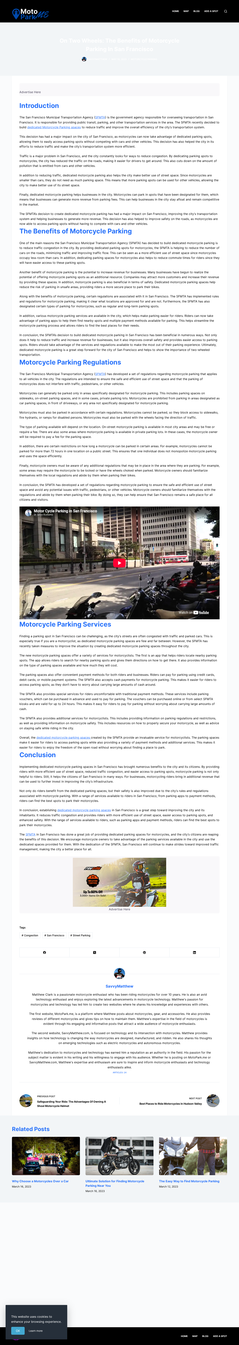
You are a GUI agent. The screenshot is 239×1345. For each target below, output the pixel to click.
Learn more (36, 1330)
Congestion (30, 935)
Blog (196, 11)
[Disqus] (119, 1260)
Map (186, 11)
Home (175, 11)
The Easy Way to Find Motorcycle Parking (189, 1181)
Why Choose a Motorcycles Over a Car (40, 1181)
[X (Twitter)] (95, 952)
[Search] (225, 11)
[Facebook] (45, 952)
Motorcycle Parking (144, 59)
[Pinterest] (145, 952)
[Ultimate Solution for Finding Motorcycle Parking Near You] (119, 1156)
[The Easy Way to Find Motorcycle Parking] (193, 1156)
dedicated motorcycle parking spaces (63, 737)
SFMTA (100, 117)
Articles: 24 (119, 1072)
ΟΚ (18, 1331)
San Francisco (54, 935)
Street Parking (80, 935)
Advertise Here (30, 92)
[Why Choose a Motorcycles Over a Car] (46, 1156)
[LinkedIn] (195, 952)
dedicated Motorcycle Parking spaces (54, 127)
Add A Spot (211, 11)
